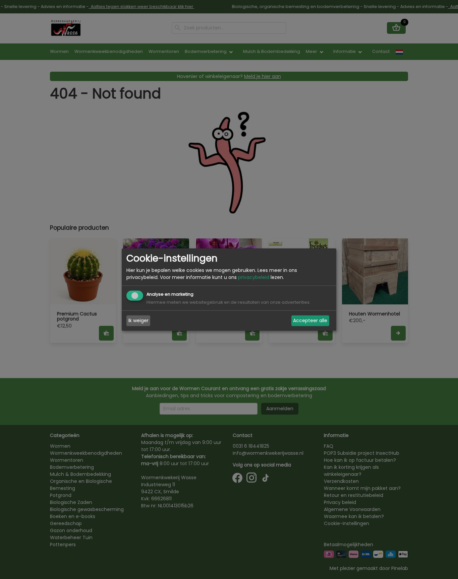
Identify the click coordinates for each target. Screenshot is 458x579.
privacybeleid (253, 277)
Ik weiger (138, 320)
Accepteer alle (310, 320)
